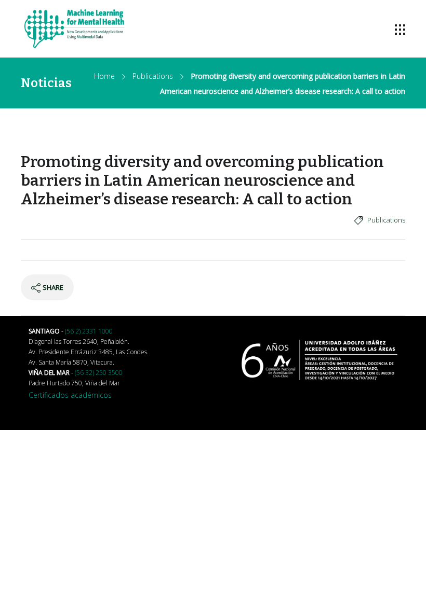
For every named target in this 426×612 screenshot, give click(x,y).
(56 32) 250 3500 (99, 372)
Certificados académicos (70, 395)
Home (104, 76)
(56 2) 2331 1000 (89, 331)
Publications (152, 76)
